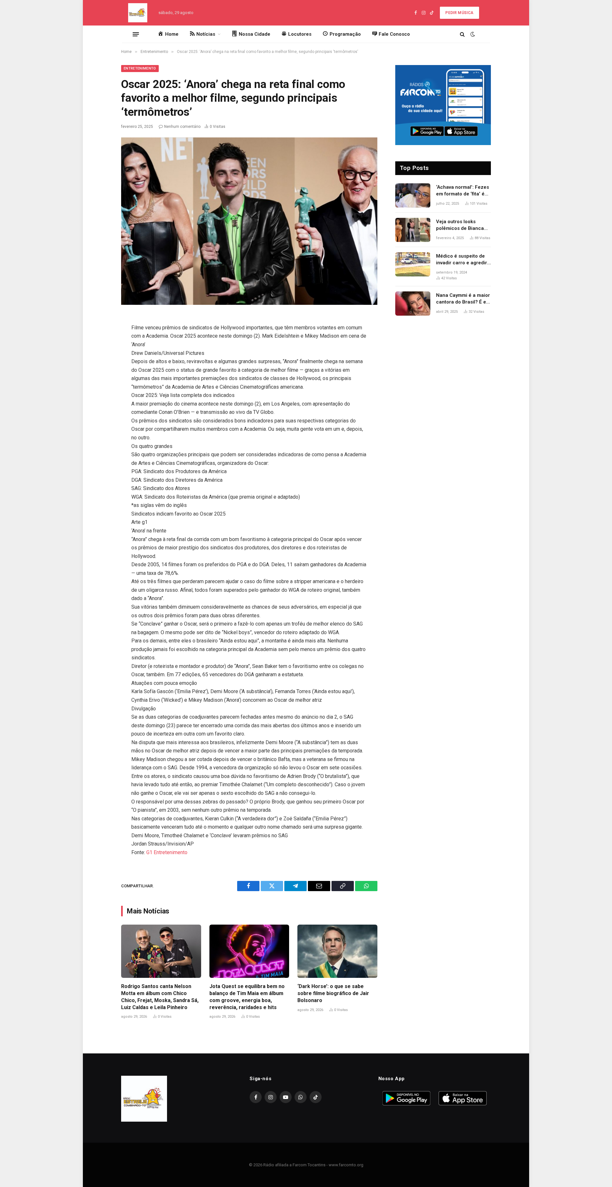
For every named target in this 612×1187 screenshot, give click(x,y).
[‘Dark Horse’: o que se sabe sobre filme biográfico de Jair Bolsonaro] (337, 951)
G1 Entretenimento (166, 852)
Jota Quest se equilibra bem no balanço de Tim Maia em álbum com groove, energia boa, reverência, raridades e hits (247, 996)
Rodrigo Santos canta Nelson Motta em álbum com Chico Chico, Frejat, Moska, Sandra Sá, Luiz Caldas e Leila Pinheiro (160, 996)
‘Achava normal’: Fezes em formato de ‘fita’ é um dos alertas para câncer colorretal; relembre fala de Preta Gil (462, 191)
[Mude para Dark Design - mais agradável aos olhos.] (472, 34)
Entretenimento (140, 68)
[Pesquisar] (462, 34)
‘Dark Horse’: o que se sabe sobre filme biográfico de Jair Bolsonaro (333, 993)
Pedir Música (459, 13)
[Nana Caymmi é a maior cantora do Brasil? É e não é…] (412, 303)
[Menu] (136, 34)
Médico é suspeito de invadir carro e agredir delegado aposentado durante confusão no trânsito (461, 260)
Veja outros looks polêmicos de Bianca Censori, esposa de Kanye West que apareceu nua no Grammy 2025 (460, 225)
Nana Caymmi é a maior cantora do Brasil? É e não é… (463, 299)
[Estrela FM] (137, 13)
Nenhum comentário (182, 126)
